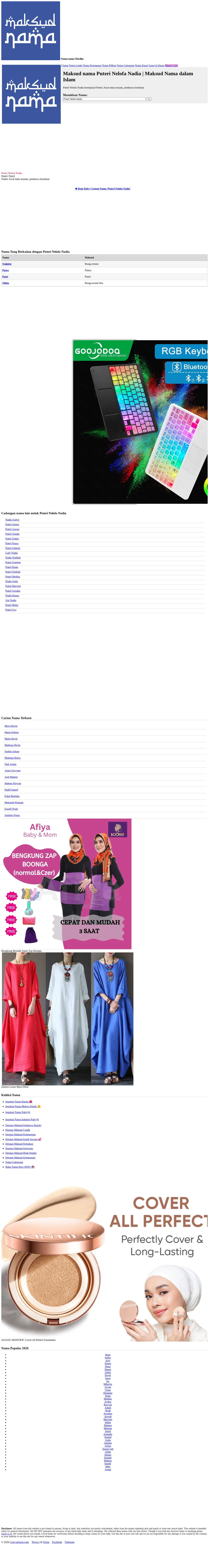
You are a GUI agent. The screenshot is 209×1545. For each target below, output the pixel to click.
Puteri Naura (11, 543)
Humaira (107, 1393)
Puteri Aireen (12, 524)
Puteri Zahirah (12, 548)
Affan (108, 1451)
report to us (6, 1534)
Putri (5, 276)
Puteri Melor (11, 605)
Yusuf (108, 1431)
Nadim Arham (12, 751)
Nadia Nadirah (13, 557)
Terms (46, 1542)
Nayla (108, 1375)
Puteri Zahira (12, 538)
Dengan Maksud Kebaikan (19, 1143)
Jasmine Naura (12, 815)
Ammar (108, 1443)
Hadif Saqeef (11, 789)
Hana (108, 1366)
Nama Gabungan (125, 65)
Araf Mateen (11, 777)
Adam (108, 1407)
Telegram (69, 1542)
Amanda (107, 1434)
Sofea (108, 1357)
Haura (108, 1369)
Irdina (108, 1422)
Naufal (107, 1437)
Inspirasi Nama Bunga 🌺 (18, 1101)
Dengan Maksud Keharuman (20, 1157)
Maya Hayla (11, 726)
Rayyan (108, 1404)
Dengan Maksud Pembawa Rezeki (23, 1125)
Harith (107, 1463)
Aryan (107, 1387)
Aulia (108, 1440)
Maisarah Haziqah (14, 802)
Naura (108, 1363)
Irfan (107, 1466)
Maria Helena (12, 732)
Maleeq (108, 1460)
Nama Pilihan (109, 65)
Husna (107, 1454)
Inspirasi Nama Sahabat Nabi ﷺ (22, 1119)
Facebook (57, 1542)
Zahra (108, 1372)
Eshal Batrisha (12, 796)
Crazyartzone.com (19, 1542)
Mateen (108, 1425)
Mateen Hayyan (13, 783)
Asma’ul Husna (156, 65)
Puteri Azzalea (12, 590)
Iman (107, 1354)
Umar (108, 1390)
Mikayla (108, 1384)
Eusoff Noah (11, 809)
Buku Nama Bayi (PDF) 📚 (20, 1167)
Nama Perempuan (92, 65)
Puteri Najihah (12, 572)
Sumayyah (107, 1449)
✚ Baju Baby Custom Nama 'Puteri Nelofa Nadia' (102, 188)
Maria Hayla (11, 738)
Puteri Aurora (12, 529)
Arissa (107, 1446)
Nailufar (7, 264)
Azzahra (108, 1413)
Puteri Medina (12, 576)
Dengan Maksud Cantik (17, 1130)
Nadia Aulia (11, 581)
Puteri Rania (11, 567)
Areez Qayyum (12, 770)
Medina (108, 1398)
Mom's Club (171, 65)
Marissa (108, 1428)
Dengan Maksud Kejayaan (19, 1148)
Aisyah (108, 1416)
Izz (107, 1381)
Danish (108, 1457)
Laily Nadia (11, 553)
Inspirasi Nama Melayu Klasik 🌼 (23, 1106)
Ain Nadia (10, 600)
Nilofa (5, 283)
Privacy (36, 1542)
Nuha (108, 1396)
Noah (108, 1410)
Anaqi (108, 1469)
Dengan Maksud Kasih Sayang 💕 (23, 1139)
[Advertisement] (104, 147)
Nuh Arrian (10, 764)
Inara (107, 1378)
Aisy (107, 1360)
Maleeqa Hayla (12, 745)
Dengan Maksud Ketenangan (20, 1134)
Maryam (108, 1419)
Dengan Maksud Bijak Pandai (20, 1153)
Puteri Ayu (10, 609)
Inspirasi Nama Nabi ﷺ (17, 1112)
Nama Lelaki (75, 65)
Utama (64, 65)
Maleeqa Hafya (12, 757)
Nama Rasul (141, 65)
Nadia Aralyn (12, 519)
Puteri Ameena (13, 562)
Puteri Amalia (12, 534)
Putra (5, 270)
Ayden (107, 1401)
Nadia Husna (12, 595)
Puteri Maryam (13, 586)
